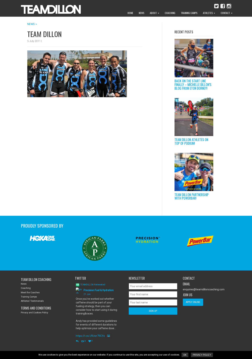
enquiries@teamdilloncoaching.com (204, 289)
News (141, 13)
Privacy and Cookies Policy (34, 312)
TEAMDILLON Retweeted (92, 284)
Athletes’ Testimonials (32, 301)
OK (185, 355)
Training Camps (189, 13)
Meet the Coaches (30, 292)
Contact (226, 13)
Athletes (208, 13)
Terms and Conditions (36, 308)
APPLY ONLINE (193, 302)
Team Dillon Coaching (36, 279)
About (153, 13)
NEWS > (32, 24)
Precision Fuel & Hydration (99, 290)
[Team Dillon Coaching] (48, 7)
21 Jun (87, 294)
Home (130, 13)
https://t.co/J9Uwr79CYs (90, 335)
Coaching (170, 13)
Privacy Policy (202, 355)
